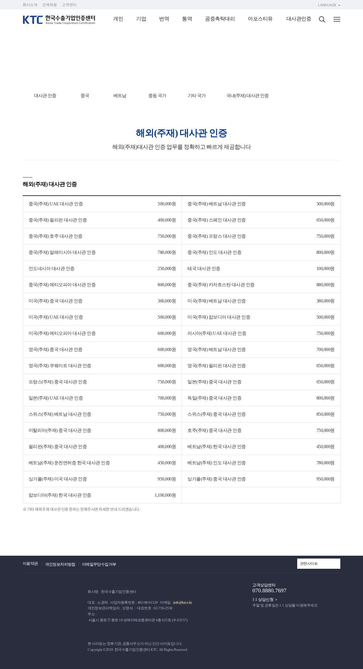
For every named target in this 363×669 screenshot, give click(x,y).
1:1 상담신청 (262, 599)
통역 (187, 19)
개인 (118, 19)
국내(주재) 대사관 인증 (247, 95)
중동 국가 (157, 95)
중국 (85, 95)
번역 (164, 19)
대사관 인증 (45, 95)
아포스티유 (260, 19)
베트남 (119, 95)
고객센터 (69, 5)
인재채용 (49, 5)
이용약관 (30, 564)
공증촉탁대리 (220, 19)
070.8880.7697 (269, 590)
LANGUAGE (327, 5)
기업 (141, 19)
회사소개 (30, 5)
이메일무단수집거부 (99, 564)
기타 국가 (197, 95)
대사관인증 (298, 19)
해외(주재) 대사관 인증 (309, 95)
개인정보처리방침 (60, 564)
